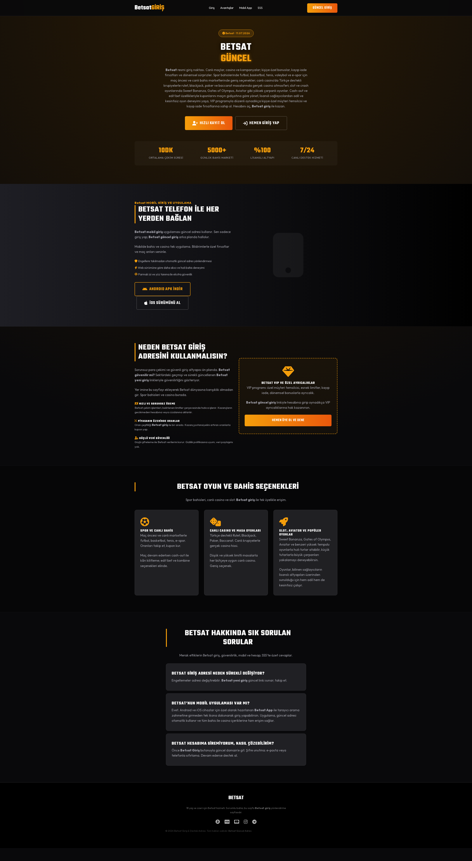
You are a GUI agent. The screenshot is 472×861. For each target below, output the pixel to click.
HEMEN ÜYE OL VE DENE (288, 420)
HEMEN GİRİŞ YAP (264, 123)
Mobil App (245, 8)
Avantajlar (227, 8)
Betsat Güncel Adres (239, 830)
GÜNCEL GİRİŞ (322, 7)
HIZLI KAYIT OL (212, 123)
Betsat (149, 8)
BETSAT (236, 798)
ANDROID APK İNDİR (166, 289)
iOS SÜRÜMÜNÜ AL (165, 303)
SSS (260, 8)
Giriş (212, 8)
